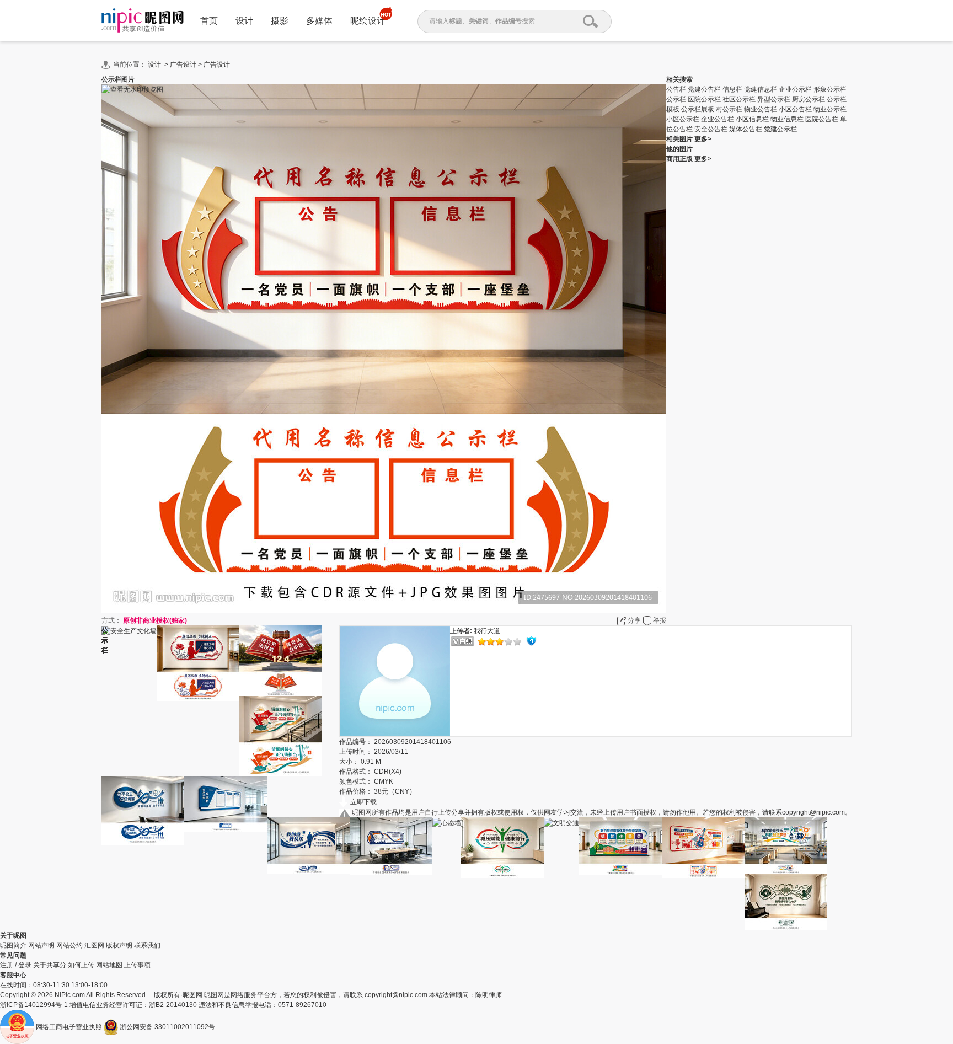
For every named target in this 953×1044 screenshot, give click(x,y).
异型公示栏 (774, 99)
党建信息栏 (761, 89)
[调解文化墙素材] (142, 810)
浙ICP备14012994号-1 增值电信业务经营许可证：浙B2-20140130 (99, 1005)
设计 (244, 20)
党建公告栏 (705, 89)
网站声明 (41, 945)
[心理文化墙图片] (502, 847)
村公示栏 (730, 109)
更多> (702, 139)
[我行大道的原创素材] (395, 681)
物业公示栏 (830, 109)
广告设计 (183, 64)
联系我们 (147, 945)
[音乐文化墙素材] (703, 847)
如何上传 (81, 965)
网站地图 (109, 965)
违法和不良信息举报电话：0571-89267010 (262, 1005)
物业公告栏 (761, 109)
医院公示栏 (705, 99)
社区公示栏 (739, 99)
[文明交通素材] (561, 822)
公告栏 (677, 89)
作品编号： (355, 742)
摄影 (279, 20)
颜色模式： (355, 781)
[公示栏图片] (225, 804)
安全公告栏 (711, 129)
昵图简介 (13, 945)
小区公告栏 (796, 109)
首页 (209, 20)
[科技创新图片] (391, 846)
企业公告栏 (718, 119)
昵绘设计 (368, 20)
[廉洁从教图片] (198, 663)
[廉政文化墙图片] (280, 736)
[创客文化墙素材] (308, 845)
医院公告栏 (822, 119)
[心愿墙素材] (446, 822)
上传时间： (355, 752)
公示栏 (677, 99)
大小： (349, 761)
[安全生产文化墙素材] (129, 630)
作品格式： (355, 771)
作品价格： (355, 791)
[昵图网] (142, 20)
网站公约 (69, 945)
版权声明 (119, 945)
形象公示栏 (830, 89)
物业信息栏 (787, 119)
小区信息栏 (753, 119)
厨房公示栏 (809, 99)
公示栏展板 (698, 109)
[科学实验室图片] (786, 845)
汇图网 (94, 945)
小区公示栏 (683, 119)
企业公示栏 (796, 89)
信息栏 (733, 89)
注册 (6, 965)
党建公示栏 (780, 129)
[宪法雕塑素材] (280, 660)
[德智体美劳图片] (620, 846)
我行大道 (487, 631)
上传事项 (137, 965)
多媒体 (319, 20)
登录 (24, 965)
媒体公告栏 (746, 129)
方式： (111, 620)
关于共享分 (49, 965)
